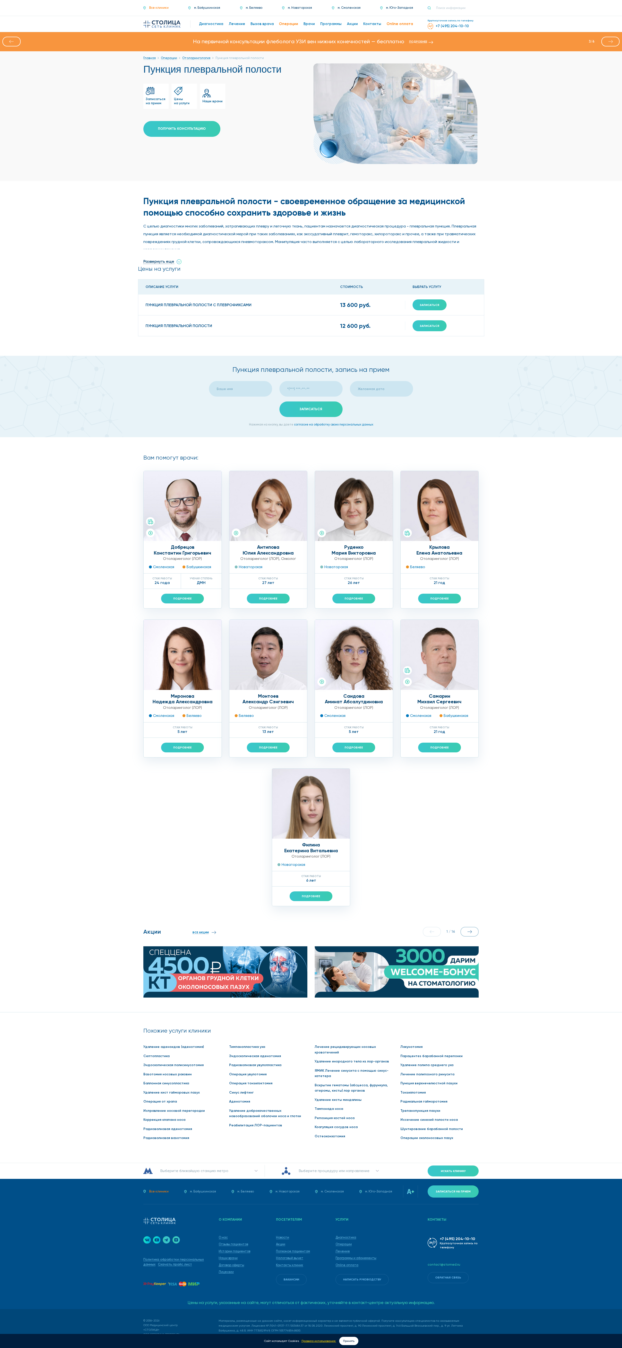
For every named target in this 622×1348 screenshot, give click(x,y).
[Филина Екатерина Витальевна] (311, 804)
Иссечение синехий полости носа (429, 1120)
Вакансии (291, 1279)
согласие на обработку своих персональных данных (333, 424)
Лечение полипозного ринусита (427, 1074)
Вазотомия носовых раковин (167, 1074)
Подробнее (182, 598)
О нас (223, 1237)
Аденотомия (239, 1101)
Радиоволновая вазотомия (166, 1138)
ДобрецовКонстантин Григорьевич (182, 550)
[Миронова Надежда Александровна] (183, 655)
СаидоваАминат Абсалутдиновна (354, 699)
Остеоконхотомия (330, 1136)
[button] (11, 41)
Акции (280, 1244)
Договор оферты (231, 1265)
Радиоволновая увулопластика (255, 1065)
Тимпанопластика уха (247, 1047)
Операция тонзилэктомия (250, 1083)
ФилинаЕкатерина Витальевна (311, 847)
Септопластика (156, 1056)
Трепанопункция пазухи (420, 1111)
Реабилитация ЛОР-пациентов (255, 1125)
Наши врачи (228, 1258)
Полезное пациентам (293, 1251)
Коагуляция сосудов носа (336, 1127)
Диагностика (346, 1237)
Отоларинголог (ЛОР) (182, 559)
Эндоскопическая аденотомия (255, 1056)
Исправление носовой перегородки (174, 1111)
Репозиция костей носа (334, 1118)
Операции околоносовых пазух (426, 1138)
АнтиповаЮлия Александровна (268, 550)
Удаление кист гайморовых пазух (171, 1092)
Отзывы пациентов (233, 1244)
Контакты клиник (289, 1265)
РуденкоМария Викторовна (354, 550)
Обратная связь (448, 1277)
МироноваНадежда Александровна (183, 699)
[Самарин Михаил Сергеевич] (440, 655)
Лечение (343, 1251)
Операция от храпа (160, 1101)
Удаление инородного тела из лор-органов (352, 1061)
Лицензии (226, 1272)
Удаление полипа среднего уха (426, 1065)
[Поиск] (431, 8)
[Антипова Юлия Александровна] (268, 506)
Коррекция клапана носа (164, 1120)
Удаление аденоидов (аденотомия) (173, 1047)
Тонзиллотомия (413, 1092)
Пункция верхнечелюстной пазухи (429, 1083)
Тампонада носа (329, 1109)
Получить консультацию (182, 129)
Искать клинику (453, 1171)
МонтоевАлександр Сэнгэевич (268, 699)
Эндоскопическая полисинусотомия (173, 1065)
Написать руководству (362, 1279)
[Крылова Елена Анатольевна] (440, 506)
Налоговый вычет (289, 1258)
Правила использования (319, 1341)
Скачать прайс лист (175, 1264)
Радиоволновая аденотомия (167, 1129)
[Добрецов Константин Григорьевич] (183, 506)
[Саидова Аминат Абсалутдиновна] (354, 655)
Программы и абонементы (356, 1258)
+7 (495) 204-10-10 (457, 1238)
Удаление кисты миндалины (338, 1100)
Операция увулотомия (248, 1074)
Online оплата (347, 1265)
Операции (344, 1244)
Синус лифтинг (241, 1092)
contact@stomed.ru (444, 1264)
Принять (348, 1341)
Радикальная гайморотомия (423, 1101)
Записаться (429, 305)
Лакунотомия (411, 1047)
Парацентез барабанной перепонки (431, 1056)
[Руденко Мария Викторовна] (354, 506)
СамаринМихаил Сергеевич (439, 699)
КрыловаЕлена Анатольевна (439, 550)
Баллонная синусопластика (166, 1083)
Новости (282, 1237)
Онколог (288, 559)
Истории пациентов (234, 1251)
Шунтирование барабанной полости (431, 1129)
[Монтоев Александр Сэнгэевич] (268, 655)
